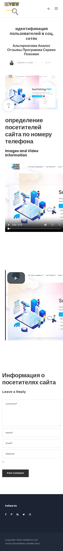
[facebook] (6, 514)
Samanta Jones (25, 62)
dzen (37, 543)
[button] (16, 278)
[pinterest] (12, 514)
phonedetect (19, 543)
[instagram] (30, 514)
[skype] (18, 514)
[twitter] (24, 514)
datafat (30, 543)
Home (8, 543)
